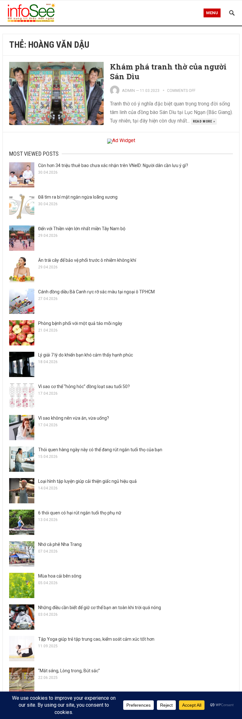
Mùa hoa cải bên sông (59, 575)
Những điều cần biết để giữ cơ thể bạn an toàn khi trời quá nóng (99, 607)
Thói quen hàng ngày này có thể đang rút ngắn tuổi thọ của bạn (100, 449)
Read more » (204, 121)
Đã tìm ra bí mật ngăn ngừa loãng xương (78, 197)
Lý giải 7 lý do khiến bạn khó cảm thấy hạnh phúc (85, 354)
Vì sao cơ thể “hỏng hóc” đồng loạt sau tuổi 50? (84, 386)
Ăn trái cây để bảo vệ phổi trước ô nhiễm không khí (87, 260)
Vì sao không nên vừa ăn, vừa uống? (73, 418)
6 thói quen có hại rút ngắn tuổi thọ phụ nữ (79, 512)
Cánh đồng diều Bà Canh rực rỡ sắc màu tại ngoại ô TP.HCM (96, 291)
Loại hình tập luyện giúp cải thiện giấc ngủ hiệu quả (87, 481)
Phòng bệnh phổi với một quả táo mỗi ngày (80, 323)
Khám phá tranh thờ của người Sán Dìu (168, 71)
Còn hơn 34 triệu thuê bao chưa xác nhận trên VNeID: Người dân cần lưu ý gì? (113, 165)
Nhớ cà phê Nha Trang (60, 544)
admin (128, 90)
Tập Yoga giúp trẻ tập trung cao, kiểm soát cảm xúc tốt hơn (96, 639)
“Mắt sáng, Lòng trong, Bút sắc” (69, 670)
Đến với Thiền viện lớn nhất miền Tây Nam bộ (81, 228)
